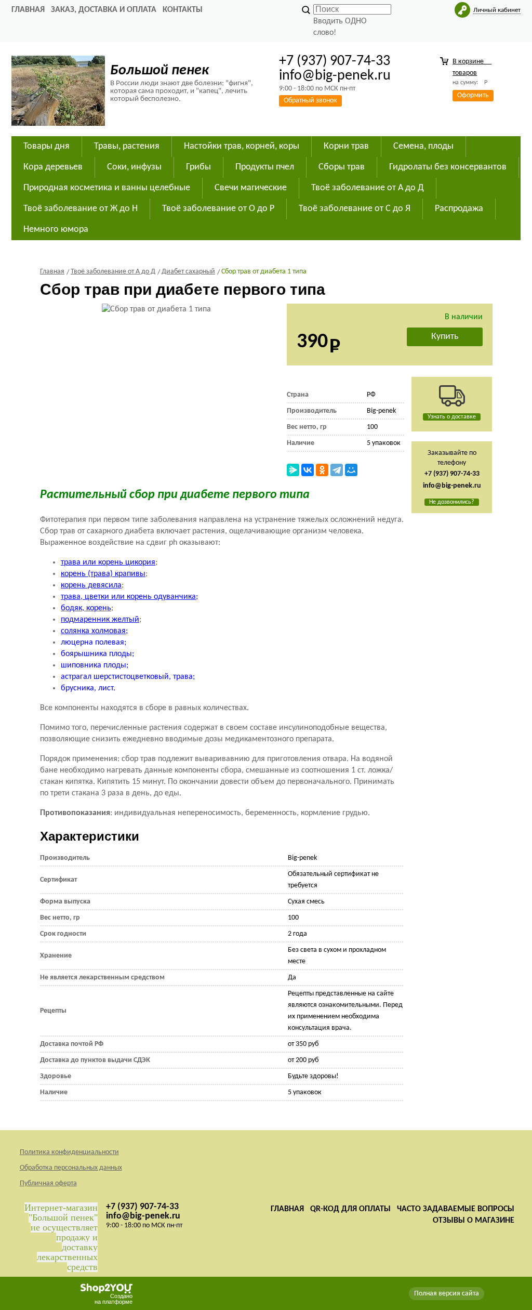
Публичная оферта (48, 1183)
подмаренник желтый (100, 619)
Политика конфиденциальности (69, 1152)
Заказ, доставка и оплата (103, 10)
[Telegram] (336, 470)
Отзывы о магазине (473, 1220)
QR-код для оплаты (350, 1209)
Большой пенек (159, 70)
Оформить (473, 95)
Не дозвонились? (451, 502)
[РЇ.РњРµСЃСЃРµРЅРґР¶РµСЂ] (293, 470)
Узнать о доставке (452, 417)
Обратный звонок (310, 100)
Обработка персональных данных (71, 1168)
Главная (28, 10)
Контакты (183, 10)
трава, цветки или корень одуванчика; (129, 597)
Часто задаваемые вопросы (455, 1209)
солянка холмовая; (94, 631)
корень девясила (91, 585)
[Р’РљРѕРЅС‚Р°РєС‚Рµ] (307, 470)
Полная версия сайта (446, 1294)
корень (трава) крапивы (103, 574)
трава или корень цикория (108, 562)
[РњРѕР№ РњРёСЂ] (351, 470)
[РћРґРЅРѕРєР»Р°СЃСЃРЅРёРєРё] (322, 470)
